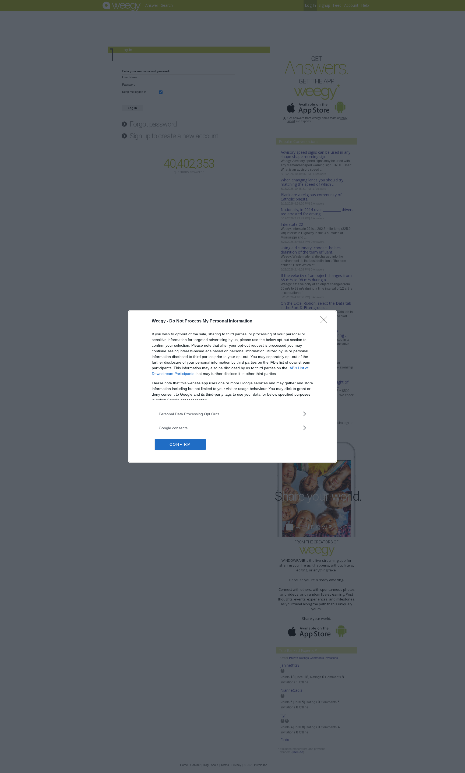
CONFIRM (180, 444)
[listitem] (232, 414)
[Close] (325, 321)
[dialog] (232, 386)
